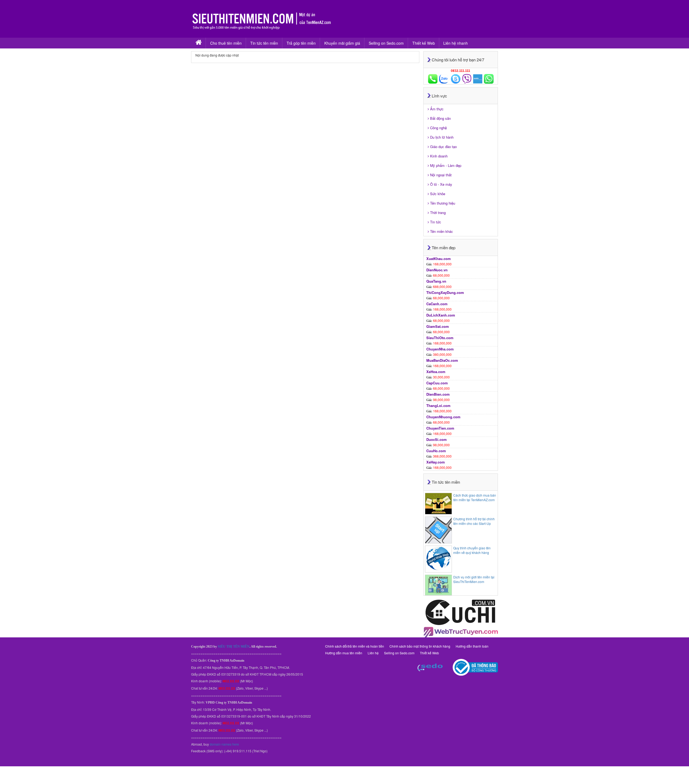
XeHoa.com (435, 371)
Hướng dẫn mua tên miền (343, 653)
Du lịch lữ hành (442, 137)
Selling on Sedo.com (386, 43)
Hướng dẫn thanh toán (472, 646)
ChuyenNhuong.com (443, 416)
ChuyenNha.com (440, 349)
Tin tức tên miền (264, 43)
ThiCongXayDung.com (445, 292)
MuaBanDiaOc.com (442, 360)
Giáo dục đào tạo (443, 146)
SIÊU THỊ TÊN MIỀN (233, 646)
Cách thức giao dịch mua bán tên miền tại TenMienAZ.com (474, 497)
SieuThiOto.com (440, 337)
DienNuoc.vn (437, 269)
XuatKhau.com (438, 258)
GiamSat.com (437, 326)
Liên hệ (373, 653)
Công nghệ (438, 127)
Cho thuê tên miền (226, 43)
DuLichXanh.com (440, 315)
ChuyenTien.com (440, 428)
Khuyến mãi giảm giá (342, 43)
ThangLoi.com (438, 405)
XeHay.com (435, 462)
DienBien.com (438, 394)
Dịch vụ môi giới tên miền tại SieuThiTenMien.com (473, 579)
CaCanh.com (437, 303)
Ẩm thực (437, 108)
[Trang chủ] (198, 43)
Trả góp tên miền (301, 43)
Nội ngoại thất (441, 174)
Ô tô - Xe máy (441, 184)
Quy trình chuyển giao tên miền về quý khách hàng (472, 550)
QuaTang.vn (436, 281)
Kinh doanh (439, 156)
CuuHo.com (436, 450)
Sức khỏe (437, 193)
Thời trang (438, 212)
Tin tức (435, 221)
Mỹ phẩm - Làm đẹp (445, 165)
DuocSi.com (436, 439)
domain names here (224, 744)
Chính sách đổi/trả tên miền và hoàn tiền (354, 646)
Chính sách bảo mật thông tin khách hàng (419, 646)
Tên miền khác (441, 231)
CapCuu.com (437, 382)
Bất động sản (440, 118)
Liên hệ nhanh (455, 43)
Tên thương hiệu (442, 203)
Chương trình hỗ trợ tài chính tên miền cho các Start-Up (474, 521)
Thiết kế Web (423, 43)
